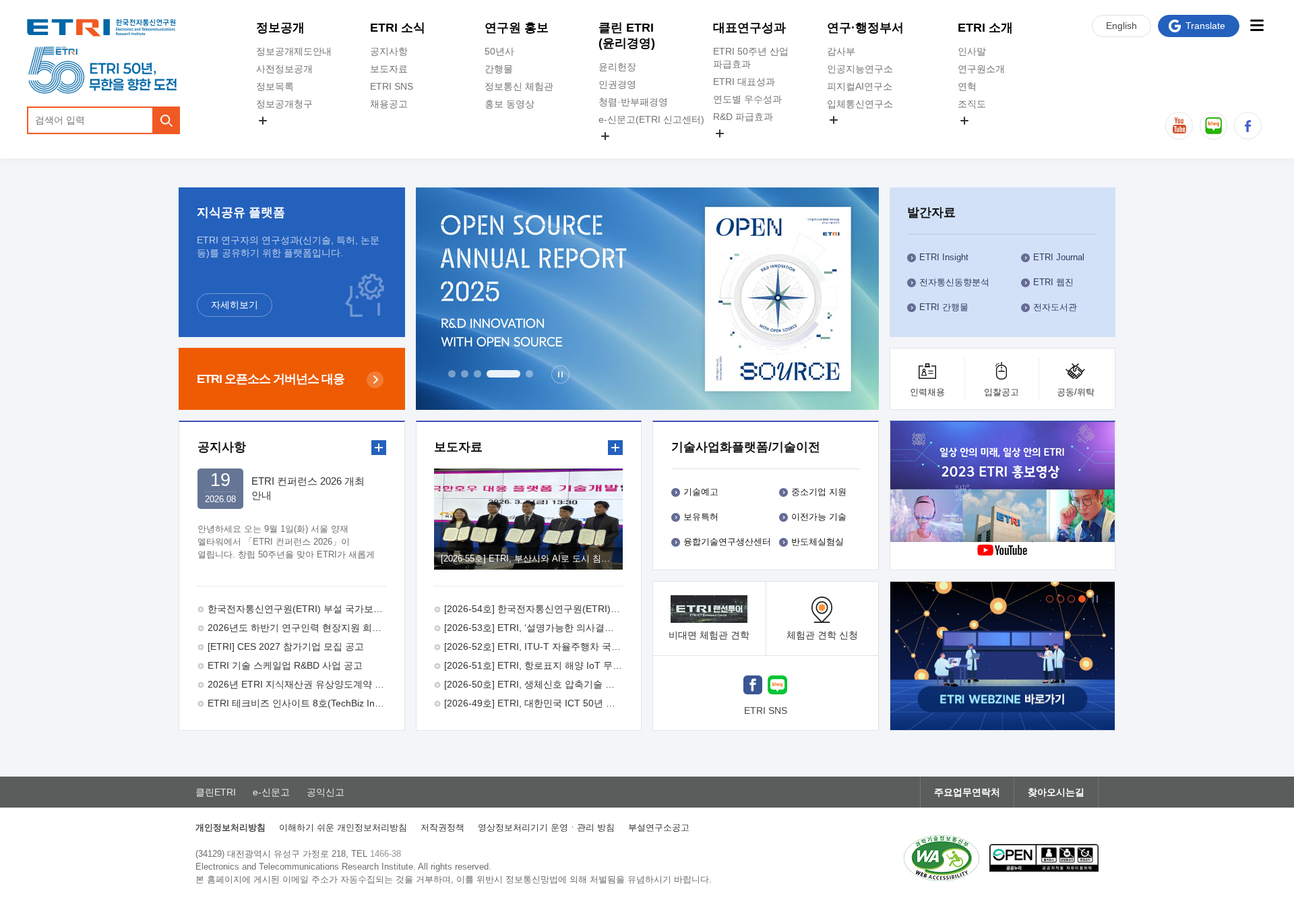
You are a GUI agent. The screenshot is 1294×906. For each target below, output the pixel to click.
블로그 (1213, 126)
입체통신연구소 (860, 103)
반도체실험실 (817, 542)
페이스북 (1248, 126)
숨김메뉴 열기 (263, 120)
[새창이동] (1002, 656)
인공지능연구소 (860, 68)
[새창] (753, 686)
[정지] (560, 374)
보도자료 (389, 68)
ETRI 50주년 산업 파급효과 (751, 57)
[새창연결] (1003, 483)
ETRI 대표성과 (744, 81)
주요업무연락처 (967, 792)
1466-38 (385, 854)
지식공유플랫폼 (746, 149)
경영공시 (275, 136)
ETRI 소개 (985, 27)
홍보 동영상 (509, 103)
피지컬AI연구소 (859, 86)
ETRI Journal (1058, 257)
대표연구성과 (749, 27)
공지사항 (389, 51)
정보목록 (275, 86)
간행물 (499, 68)
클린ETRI (215, 792)
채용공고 (389, 103)
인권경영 (617, 84)
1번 (452, 374)
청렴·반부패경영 (633, 101)
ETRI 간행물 (943, 307)
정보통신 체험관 (519, 86)
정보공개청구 (284, 103)
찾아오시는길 (1056, 792)
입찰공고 (1001, 392)
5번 (529, 374)
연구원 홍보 (517, 27)
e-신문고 (271, 792)
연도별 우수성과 (747, 99)
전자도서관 (1055, 307)
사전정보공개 (284, 68)
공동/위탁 (1076, 392)
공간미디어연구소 (864, 135)
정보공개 (280, 27)
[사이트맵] (1256, 25)
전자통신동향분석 (954, 282)
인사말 (972, 51)
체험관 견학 (822, 635)
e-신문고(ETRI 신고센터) (651, 119)
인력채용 (927, 392)
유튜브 (1179, 126)
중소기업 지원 (818, 492)
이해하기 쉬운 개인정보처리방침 (343, 827)
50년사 (499, 51)
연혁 (967, 86)
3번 (477, 374)
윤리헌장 (617, 66)
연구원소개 (981, 68)
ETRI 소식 (397, 27)
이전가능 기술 (818, 517)
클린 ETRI (626, 35)
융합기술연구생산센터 (727, 542)
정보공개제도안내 (294, 51)
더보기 (378, 447)
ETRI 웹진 (1053, 282)
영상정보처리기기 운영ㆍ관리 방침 (546, 827)
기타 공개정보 (987, 136)
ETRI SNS (391, 86)
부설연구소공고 (658, 827)
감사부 (841, 51)
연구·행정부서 (865, 27)
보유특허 (700, 517)
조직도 (972, 103)
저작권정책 (442, 827)
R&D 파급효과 (743, 116)
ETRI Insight (943, 257)
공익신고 (617, 151)
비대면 (709, 635)
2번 (464, 374)
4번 (503, 374)
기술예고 (700, 492)
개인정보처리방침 (230, 827)
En (1121, 25)
